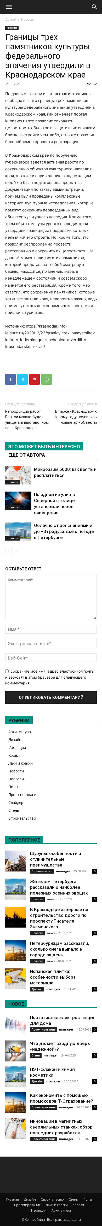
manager (63, 871)
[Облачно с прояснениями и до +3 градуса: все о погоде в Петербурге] (18, 531)
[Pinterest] (34, 379)
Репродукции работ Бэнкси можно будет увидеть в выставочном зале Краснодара (27, 419)
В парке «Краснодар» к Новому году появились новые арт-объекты (75, 417)
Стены (14, 810)
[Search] (94, 7)
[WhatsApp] (46, 379)
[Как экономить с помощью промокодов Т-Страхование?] (15, 1102)
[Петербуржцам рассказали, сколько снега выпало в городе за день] (15, 950)
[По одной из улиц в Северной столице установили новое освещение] (18, 501)
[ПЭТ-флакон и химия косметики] (15, 1076)
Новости (27, 19)
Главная (12, 1199)
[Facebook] (10, 379)
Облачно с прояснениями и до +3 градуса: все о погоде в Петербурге (64, 531)
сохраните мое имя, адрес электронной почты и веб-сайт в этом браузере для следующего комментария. (49, 677)
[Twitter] (22, 379)
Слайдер (15, 802)
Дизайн (14, 739)
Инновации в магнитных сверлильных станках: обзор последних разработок (61, 1127)
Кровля (14, 755)
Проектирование (23, 794)
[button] (9, 7)
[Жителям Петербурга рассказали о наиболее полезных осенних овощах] (15, 889)
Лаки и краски (20, 763)
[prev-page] (8, 551)
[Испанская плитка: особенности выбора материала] (15, 978)
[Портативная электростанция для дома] (15, 1025)
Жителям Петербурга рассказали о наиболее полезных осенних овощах (59, 887)
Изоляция (17, 747)
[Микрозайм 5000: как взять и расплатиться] (18, 475)
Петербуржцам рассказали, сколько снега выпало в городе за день (59, 949)
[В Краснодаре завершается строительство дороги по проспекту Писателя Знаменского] (15, 917)
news (51, 899)
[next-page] (17, 551)
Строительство (22, 818)
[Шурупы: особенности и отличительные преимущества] (15, 861)
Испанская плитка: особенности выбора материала (53, 977)
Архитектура (19, 731)
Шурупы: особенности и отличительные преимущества (55, 859)
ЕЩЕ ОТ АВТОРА (26, 455)
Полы (13, 786)
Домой (10, 19)
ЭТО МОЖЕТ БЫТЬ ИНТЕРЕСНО (44, 446)
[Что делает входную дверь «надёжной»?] (15, 1050)
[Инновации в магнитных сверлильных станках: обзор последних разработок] (15, 1128)
